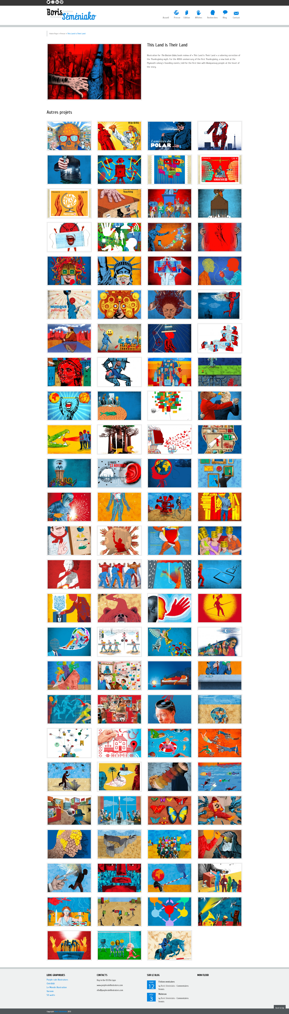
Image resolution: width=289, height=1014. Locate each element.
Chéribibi (51, 983)
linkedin (57, 2)
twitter (48, 2)
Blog (225, 17)
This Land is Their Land (76, 33)
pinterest (61, 2)
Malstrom (163, 994)
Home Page (53, 33)
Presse (176, 17)
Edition (187, 17)
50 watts (51, 995)
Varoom (50, 991)
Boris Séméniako (168, 986)
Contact (236, 17)
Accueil (166, 17)
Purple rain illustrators (57, 979)
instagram (53, 2)
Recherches (212, 17)
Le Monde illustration (57, 987)
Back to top (279, 1008)
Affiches (198, 17)
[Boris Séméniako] (72, 14)
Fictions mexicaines (167, 981)
